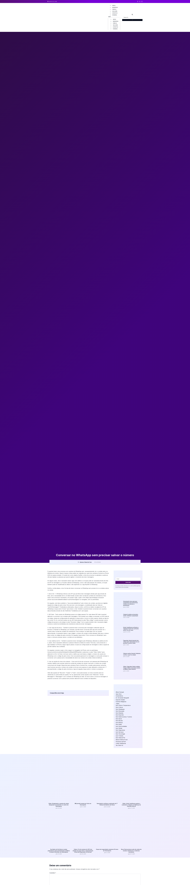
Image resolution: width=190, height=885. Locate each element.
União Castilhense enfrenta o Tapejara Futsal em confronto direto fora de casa (131, 629)
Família (114, 9)
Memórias (115, 7)
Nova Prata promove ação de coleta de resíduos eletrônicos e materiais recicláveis (131, 851)
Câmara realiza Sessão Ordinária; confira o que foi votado (132, 654)
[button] (114, 17)
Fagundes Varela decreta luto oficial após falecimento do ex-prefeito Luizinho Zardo (131, 642)
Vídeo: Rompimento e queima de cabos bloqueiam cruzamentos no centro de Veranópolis (59, 805)
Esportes (114, 13)
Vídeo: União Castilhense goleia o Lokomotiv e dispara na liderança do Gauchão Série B (131, 805)
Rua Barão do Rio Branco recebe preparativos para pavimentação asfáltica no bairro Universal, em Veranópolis (59, 851)
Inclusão (114, 11)
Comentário (52, 872)
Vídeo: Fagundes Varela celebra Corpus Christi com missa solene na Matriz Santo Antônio (131, 668)
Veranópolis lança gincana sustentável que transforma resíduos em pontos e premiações (130, 603)
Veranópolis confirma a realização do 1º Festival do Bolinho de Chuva (107, 804)
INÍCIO (113, 5)
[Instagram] (141, 1)
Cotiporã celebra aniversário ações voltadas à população (130, 615)
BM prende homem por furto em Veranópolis (83, 804)
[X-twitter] (139, 1)
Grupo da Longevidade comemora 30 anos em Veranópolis (107, 850)
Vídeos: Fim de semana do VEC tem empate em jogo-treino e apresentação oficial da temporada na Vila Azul (83, 851)
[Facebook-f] (137, 1)
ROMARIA (114, 15)
